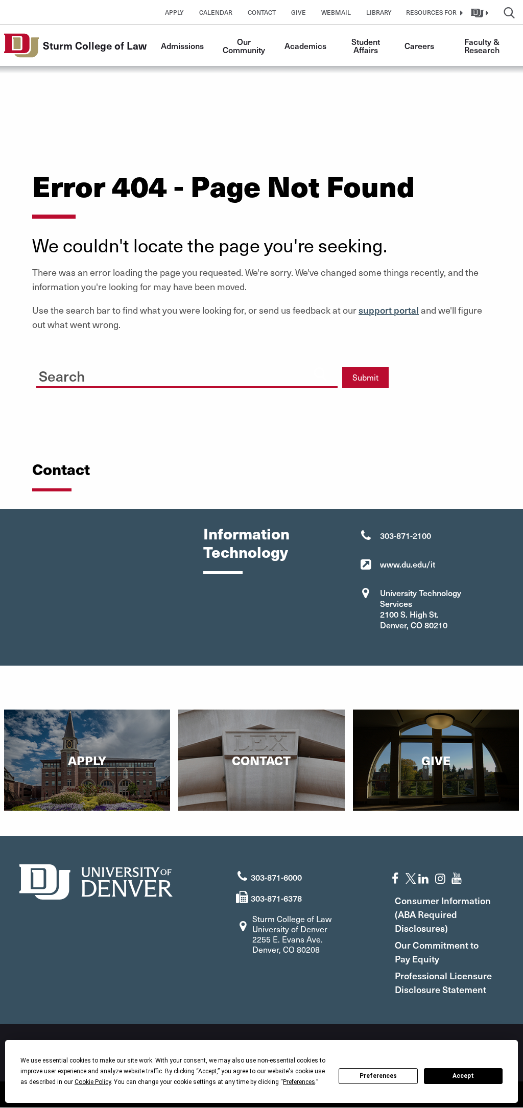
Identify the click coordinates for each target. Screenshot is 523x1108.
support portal (389, 309)
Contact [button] (262, 12)
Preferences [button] (299, 1082)
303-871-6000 (276, 877)
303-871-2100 (405, 535)
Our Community (244, 45)
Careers (419, 45)
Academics (305, 45)
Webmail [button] (336, 12)
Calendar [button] (215, 12)
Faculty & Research (483, 45)
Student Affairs (366, 45)
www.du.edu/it (407, 564)
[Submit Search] (320, 373)
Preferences (378, 1075)
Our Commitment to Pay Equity (437, 951)
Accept (463, 1075)
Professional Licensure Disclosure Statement (443, 982)
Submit (365, 377)
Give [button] (298, 12)
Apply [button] (174, 12)
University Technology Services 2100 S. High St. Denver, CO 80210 (420, 608)
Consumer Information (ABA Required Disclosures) (443, 914)
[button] (433, 12)
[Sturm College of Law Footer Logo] (96, 880)
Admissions (182, 45)
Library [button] (379, 12)
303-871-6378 (276, 898)
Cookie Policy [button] (93, 1082)
